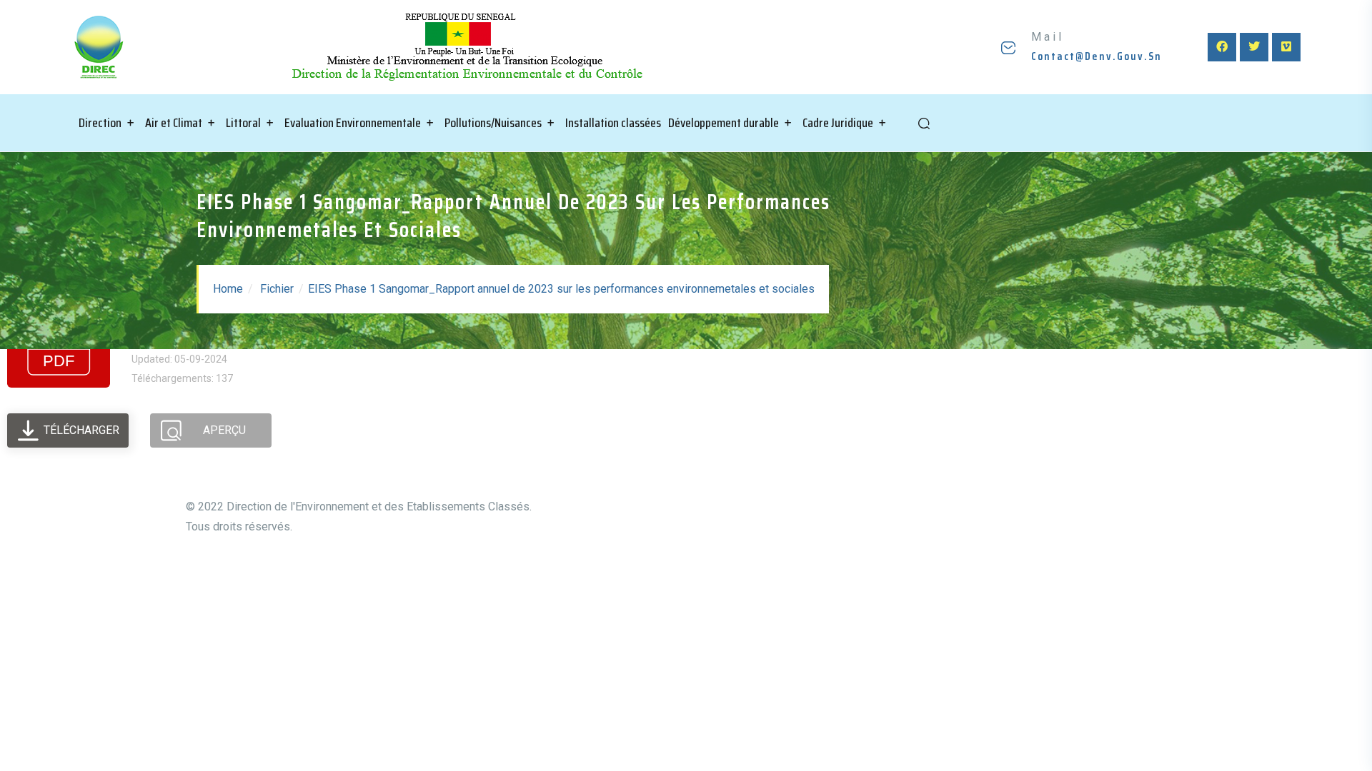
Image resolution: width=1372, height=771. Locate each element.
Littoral (243, 123)
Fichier (277, 289)
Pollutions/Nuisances (493, 123)
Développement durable (723, 123)
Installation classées (613, 123)
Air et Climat (173, 123)
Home (228, 289)
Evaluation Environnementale (352, 123)
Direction (100, 123)
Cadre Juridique (837, 123)
